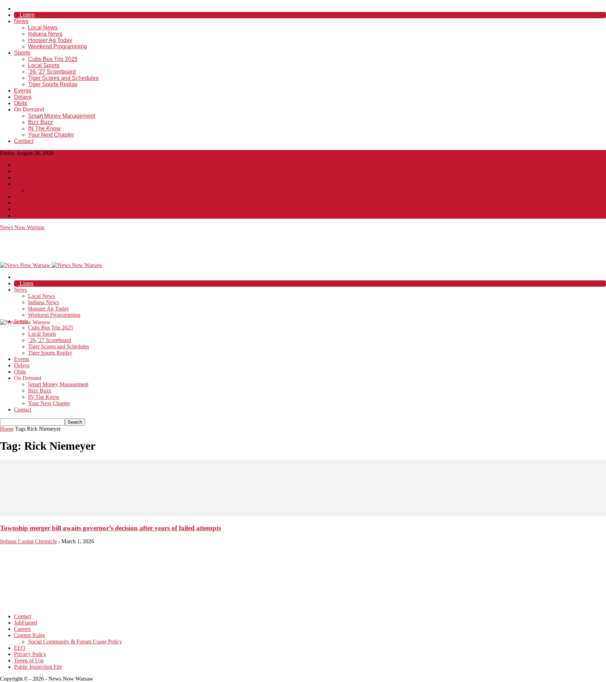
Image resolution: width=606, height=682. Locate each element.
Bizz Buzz (40, 122)
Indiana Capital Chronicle (28, 541)
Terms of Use (29, 209)
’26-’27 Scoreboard (52, 72)
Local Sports (43, 65)
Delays (23, 97)
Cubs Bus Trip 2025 (53, 59)
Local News (43, 27)
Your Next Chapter (51, 135)
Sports (22, 53)
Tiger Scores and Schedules (63, 78)
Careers (22, 177)
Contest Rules (29, 184)
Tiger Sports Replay (53, 84)
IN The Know (44, 128)
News (21, 21)
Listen (26, 15)
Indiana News (45, 34)
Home (7, 429)
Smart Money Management (61, 116)
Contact (23, 141)
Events (22, 91)
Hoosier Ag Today (50, 40)
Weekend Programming (57, 46)
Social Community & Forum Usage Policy (75, 190)
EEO (19, 196)
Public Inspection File (38, 215)
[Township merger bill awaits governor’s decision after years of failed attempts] (303, 514)
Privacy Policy (30, 203)
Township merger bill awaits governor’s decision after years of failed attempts (110, 528)
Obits (20, 103)
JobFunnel (25, 171)
